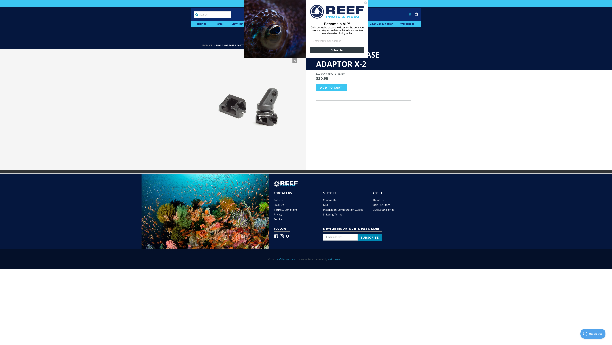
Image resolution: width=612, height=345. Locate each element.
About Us (378, 200)
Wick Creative (334, 259)
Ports (222, 24)
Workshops (407, 24)
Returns (278, 200)
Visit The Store (381, 205)
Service (278, 219)
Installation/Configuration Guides (343, 209)
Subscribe (337, 50)
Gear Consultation (381, 24)
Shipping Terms (332, 214)
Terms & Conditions (286, 209)
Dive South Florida (383, 209)
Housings (203, 24)
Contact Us (329, 200)
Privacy (278, 214)
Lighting (240, 24)
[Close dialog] (365, 2)
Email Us (279, 205)
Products (207, 45)
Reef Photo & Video (285, 259)
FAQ (325, 205)
